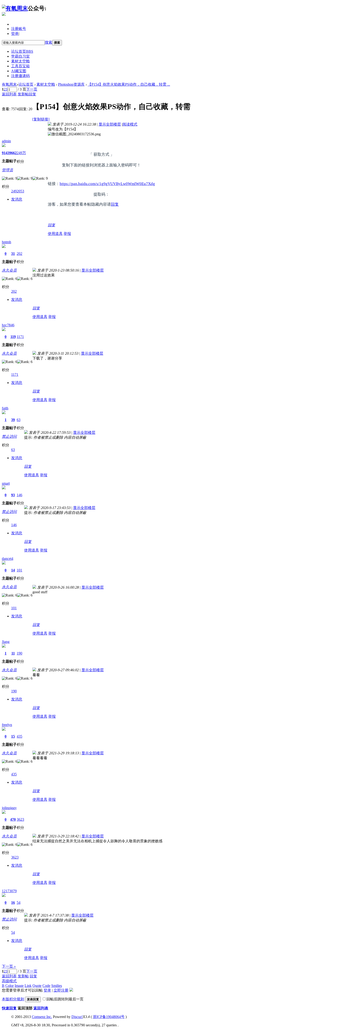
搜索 (48, 42)
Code (46, 986)
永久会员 (9, 270)
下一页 (31, 89)
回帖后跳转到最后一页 (65, 999)
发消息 (16, 199)
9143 (5, 153)
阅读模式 (129, 124)
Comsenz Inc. (42, 1017)
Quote (37, 986)
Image (19, 986)
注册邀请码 (20, 76)
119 (13, 337)
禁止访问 (9, 436)
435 (19, 736)
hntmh (6, 242)
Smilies (56, 986)
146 (19, 495)
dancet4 (7, 559)
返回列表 (9, 94)
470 (13, 819)
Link (28, 986)
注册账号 (18, 29)
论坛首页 (22, 51)
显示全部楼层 (110, 124)
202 (19, 254)
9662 (13, 153)
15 (13, 736)
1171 (20, 337)
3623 (20, 819)
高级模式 (9, 981)
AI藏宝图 (18, 71)
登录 (15, 34)
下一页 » (9, 966)
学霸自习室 (20, 56)
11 (13, 653)
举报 (67, 234)
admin (6, 141)
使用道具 (55, 234)
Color (9, 986)
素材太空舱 (20, 61)
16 (13, 903)
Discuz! (77, 1017)
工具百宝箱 (20, 66)
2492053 (17, 191)
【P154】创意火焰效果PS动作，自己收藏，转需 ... (129, 84)
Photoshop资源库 (71, 84)
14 (13, 570)
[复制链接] (40, 119)
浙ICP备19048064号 (109, 1017)
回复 (32, 94)
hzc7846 (8, 325)
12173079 (9, 891)
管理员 (7, 170)
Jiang (6, 642)
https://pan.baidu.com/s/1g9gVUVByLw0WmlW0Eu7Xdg (107, 184)
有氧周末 (9, 84)
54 (18, 903)
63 (18, 420)
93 (13, 495)
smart (6, 483)
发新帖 (23, 94)
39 (13, 420)
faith (5, 408)
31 (13, 254)
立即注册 (61, 990)
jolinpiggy (9, 808)
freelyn (7, 725)
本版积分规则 (13, 999)
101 (19, 570)
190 (19, 653)
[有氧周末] (15, 8)
